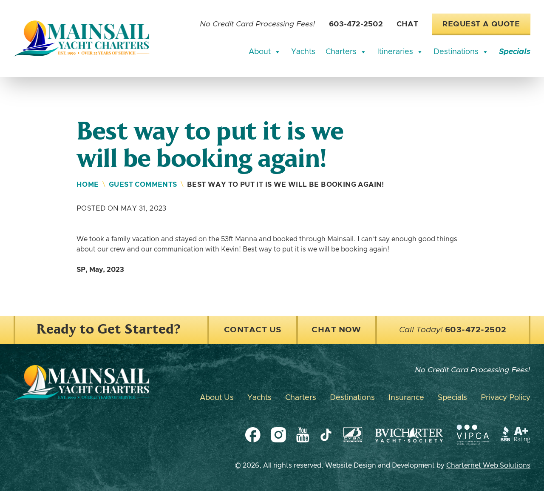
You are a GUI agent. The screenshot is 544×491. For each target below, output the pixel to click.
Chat (407, 24)
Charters (341, 52)
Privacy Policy (505, 398)
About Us (217, 398)
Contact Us (252, 330)
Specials (514, 52)
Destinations (456, 52)
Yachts (303, 52)
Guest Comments (143, 184)
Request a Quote (481, 24)
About (260, 52)
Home (87, 184)
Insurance (406, 398)
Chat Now (336, 330)
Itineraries (395, 52)
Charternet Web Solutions (488, 465)
